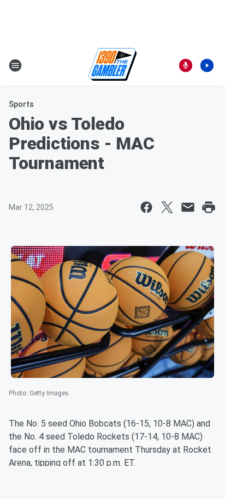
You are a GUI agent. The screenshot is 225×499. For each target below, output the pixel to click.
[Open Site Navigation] (15, 65)
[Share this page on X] (167, 207)
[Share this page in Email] (188, 207)
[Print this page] (208, 207)
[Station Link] (112, 65)
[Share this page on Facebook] (146, 207)
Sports (21, 104)
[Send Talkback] (185, 65)
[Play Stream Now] (207, 65)
